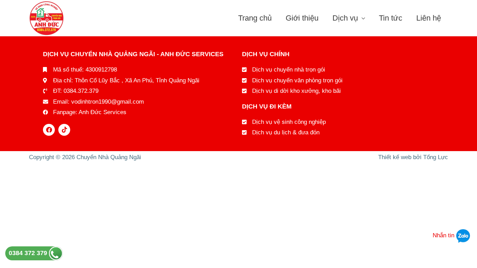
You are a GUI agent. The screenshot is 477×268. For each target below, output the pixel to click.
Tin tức (390, 18)
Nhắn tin (444, 235)
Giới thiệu (302, 18)
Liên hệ (428, 18)
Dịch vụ (345, 18)
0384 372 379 (29, 253)
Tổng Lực (435, 157)
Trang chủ (255, 18)
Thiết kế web (394, 157)
